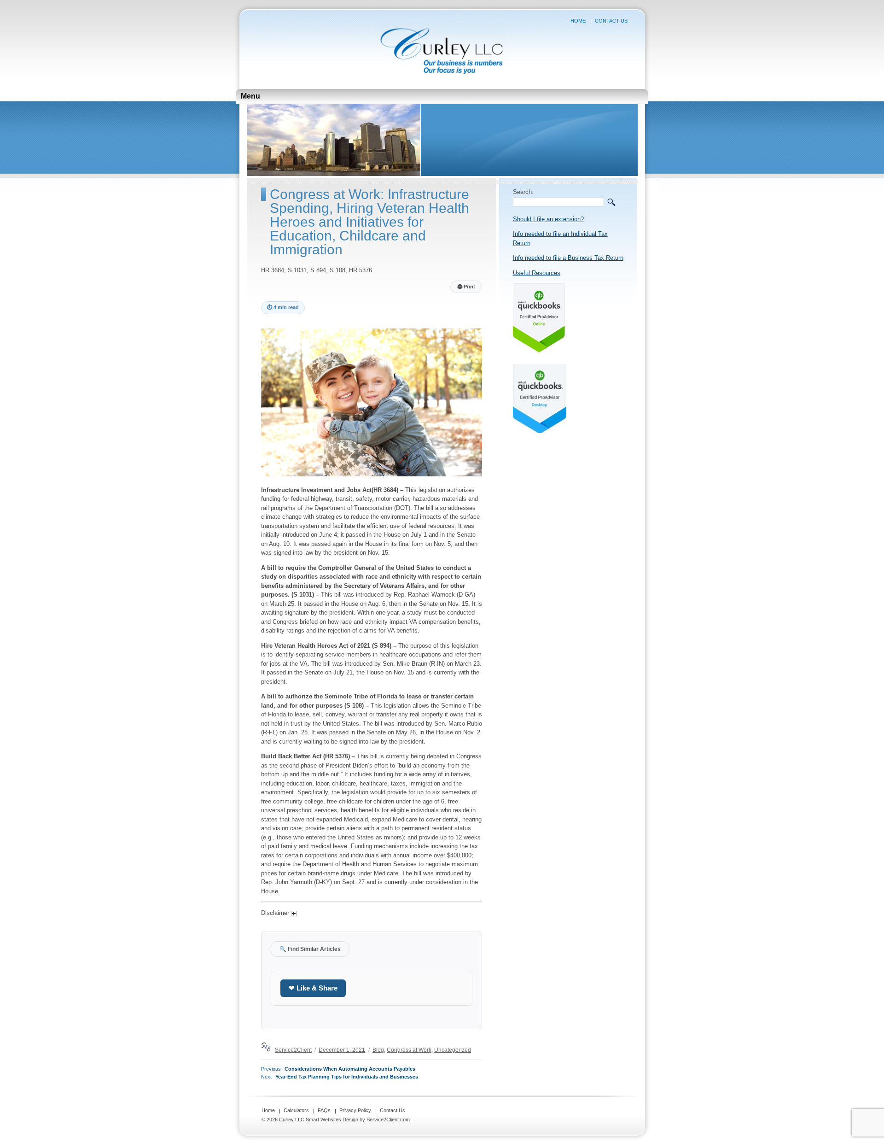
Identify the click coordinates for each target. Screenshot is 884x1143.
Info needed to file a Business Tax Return (568, 257)
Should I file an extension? (548, 219)
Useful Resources (536, 273)
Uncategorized (452, 1050)
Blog (378, 1050)
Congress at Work (409, 1050)
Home (578, 20)
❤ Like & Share (313, 988)
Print (466, 286)
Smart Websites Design (332, 1119)
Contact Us (611, 20)
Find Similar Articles (310, 949)
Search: (523, 191)
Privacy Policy (355, 1110)
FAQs (324, 1110)
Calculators (296, 1110)
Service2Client (293, 1050)
